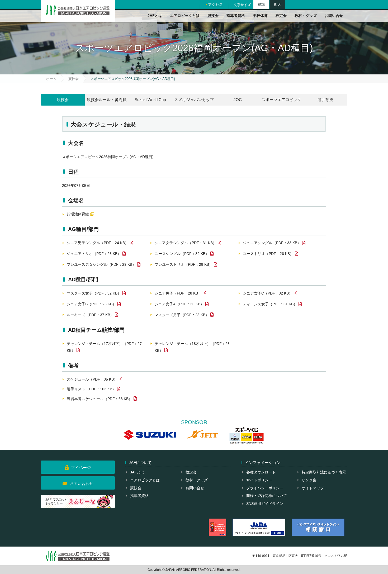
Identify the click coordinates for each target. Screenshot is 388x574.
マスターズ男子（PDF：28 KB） (182, 315)
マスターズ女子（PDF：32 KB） (94, 293)
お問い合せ (334, 15)
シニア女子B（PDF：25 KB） (91, 304)
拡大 (277, 4)
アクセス (215, 4)
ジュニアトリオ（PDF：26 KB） (94, 254)
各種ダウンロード (261, 472)
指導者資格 (235, 15)
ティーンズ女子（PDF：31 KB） (270, 304)
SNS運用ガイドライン (264, 503)
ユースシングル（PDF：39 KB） (182, 254)
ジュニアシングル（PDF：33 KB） (272, 243)
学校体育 (260, 15)
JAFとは (155, 15)
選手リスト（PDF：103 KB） (91, 389)
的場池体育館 (78, 214)
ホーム (51, 79)
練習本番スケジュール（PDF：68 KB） (99, 399)
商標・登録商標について (266, 496)
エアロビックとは (185, 15)
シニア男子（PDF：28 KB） (178, 293)
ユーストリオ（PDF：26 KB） (268, 254)
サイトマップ (313, 488)
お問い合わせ (81, 483)
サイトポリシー (259, 480)
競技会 (213, 15)
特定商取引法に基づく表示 (324, 472)
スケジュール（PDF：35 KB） (92, 379)
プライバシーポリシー (264, 488)
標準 (261, 4)
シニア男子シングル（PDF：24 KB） (98, 243)
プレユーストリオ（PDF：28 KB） (184, 264)
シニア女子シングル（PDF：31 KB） (185, 243)
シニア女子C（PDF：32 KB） (267, 293)
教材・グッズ (306, 15)
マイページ (81, 467)
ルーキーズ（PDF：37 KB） (90, 315)
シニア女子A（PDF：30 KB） (179, 304)
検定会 (281, 15)
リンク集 (309, 480)
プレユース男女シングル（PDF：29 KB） (101, 264)
